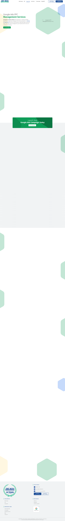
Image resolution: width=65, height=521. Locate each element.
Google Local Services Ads (12, 299)
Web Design (7, 471)
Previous (31, 227)
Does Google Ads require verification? (20, 180)
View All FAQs (37, 190)
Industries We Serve (7, 511)
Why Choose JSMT (43, 154)
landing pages (56, 335)
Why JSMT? (35, 502)
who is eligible (15, 324)
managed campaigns (43, 358)
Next (34, 227)
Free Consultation (32, 125)
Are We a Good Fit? (36, 503)
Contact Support (51, 1)
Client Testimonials (7, 508)
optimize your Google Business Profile (16, 309)
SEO (34, 471)
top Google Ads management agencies (42, 366)
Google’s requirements (53, 331)
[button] (32, 204)
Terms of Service (40, 519)
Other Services (36, 472)
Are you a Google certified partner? (19, 172)
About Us (35, 500)
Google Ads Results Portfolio (46, 85)
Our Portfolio (6, 510)
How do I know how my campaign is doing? (21, 176)
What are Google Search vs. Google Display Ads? (22, 183)
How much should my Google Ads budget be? (21, 187)
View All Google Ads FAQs (29, 190)
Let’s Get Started (37, 494)
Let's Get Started (7, 27)
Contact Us (6, 514)
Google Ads (7, 472)
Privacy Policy (35, 519)
